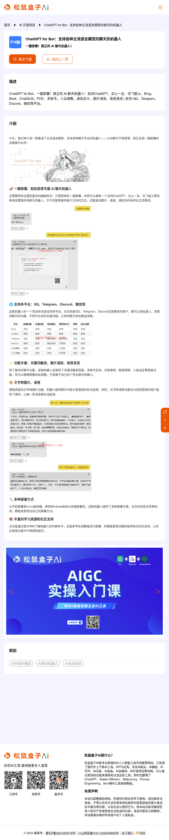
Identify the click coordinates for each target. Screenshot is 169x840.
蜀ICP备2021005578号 (60, 833)
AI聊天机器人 (48, 663)
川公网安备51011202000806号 (98, 833)
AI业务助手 (73, 663)
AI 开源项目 (27, 25)
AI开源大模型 (21, 663)
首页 (7, 25)
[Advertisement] (84, 707)
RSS (142, 833)
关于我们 (127, 833)
